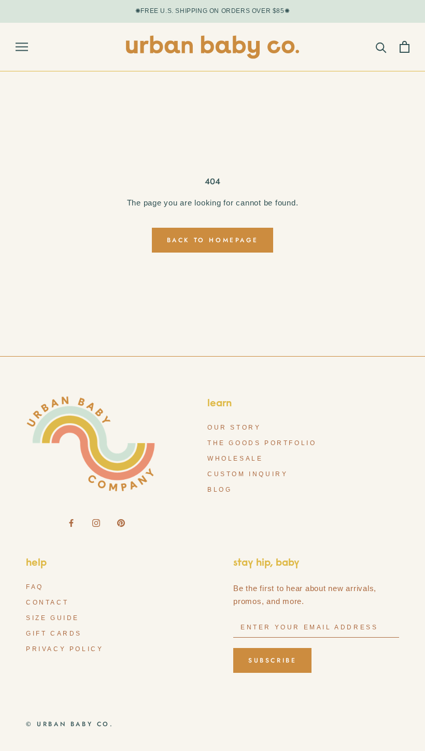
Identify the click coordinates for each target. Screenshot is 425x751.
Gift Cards (54, 633)
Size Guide (52, 618)
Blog (219, 489)
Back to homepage (213, 240)
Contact (47, 602)
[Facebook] (71, 522)
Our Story (234, 427)
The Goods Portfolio (261, 443)
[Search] (381, 46)
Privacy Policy (64, 649)
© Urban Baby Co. (70, 724)
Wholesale (235, 458)
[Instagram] (96, 522)
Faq (35, 587)
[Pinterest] (121, 522)
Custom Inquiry (247, 474)
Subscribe (272, 660)
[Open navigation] (22, 46)
